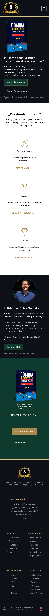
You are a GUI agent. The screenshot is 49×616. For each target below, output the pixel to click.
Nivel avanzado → (24, 257)
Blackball (35, 548)
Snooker (34, 545)
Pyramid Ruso (35, 552)
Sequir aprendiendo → (24, 213)
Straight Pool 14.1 (35, 556)
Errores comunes (14, 552)
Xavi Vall (35, 579)
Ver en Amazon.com (17, 91)
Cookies (35, 586)
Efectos (14, 545)
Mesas (14, 593)
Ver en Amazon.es (16, 82)
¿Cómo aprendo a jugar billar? (24, 507)
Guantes (14, 589)
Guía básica (14, 538)
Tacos (14, 579)
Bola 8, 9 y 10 (35, 538)
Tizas (14, 582)
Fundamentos (14, 541)
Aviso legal (35, 589)
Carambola (34, 541)
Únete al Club (35, 575)
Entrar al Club (13, 347)
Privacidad (35, 582)
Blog (24, 518)
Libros (14, 575)
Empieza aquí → (24, 168)
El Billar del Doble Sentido (24, 504)
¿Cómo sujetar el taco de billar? (24, 511)
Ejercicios (14, 548)
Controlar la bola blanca (24, 515)
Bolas (14, 586)
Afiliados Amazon (35, 593)
